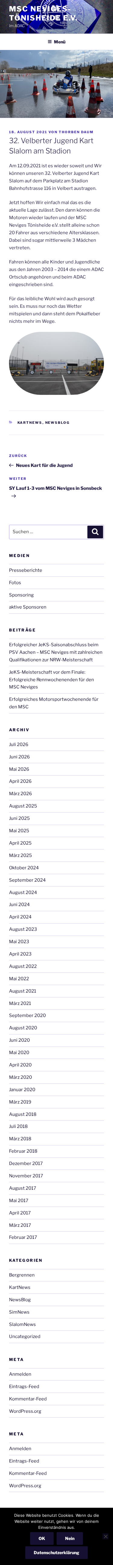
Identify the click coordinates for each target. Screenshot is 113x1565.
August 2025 (23, 806)
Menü (59, 41)
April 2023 (20, 954)
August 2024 (23, 892)
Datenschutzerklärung (56, 1552)
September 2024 (27, 880)
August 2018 (22, 1114)
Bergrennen (22, 1275)
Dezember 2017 (26, 1163)
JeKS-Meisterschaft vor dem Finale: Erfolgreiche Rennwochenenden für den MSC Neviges (51, 679)
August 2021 (22, 991)
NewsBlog (57, 422)
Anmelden (20, 1374)
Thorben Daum (76, 132)
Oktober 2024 (24, 868)
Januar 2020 (22, 1089)
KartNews (29, 422)
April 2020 (20, 1065)
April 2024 (20, 917)
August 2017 (22, 1188)
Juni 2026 (19, 757)
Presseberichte (25, 570)
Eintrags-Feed (24, 1386)
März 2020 (20, 1077)
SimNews (19, 1312)
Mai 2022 (19, 978)
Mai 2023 (19, 941)
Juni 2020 (19, 1040)
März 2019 (20, 1102)
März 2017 (20, 1225)
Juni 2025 (19, 818)
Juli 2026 (18, 744)
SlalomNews (22, 1324)
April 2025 (20, 843)
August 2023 (23, 929)
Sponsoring (21, 595)
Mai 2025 (19, 830)
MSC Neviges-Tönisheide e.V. (43, 13)
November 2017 (26, 1176)
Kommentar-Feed (28, 1399)
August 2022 (23, 966)
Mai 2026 (19, 769)
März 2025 (20, 855)
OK (42, 1538)
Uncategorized (24, 1336)
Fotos (15, 582)
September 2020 (27, 1015)
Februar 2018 (23, 1151)
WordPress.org (25, 1411)
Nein (69, 1538)
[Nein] (105, 1536)
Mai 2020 (19, 1052)
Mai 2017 (18, 1200)
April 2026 (20, 781)
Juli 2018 (18, 1126)
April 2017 (20, 1213)
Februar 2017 (23, 1237)
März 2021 (20, 1003)
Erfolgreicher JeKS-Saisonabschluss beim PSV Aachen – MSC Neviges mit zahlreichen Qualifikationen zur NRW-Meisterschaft (55, 652)
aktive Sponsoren (27, 607)
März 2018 (20, 1138)
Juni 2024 (19, 904)
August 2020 (23, 1028)
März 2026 (20, 793)
